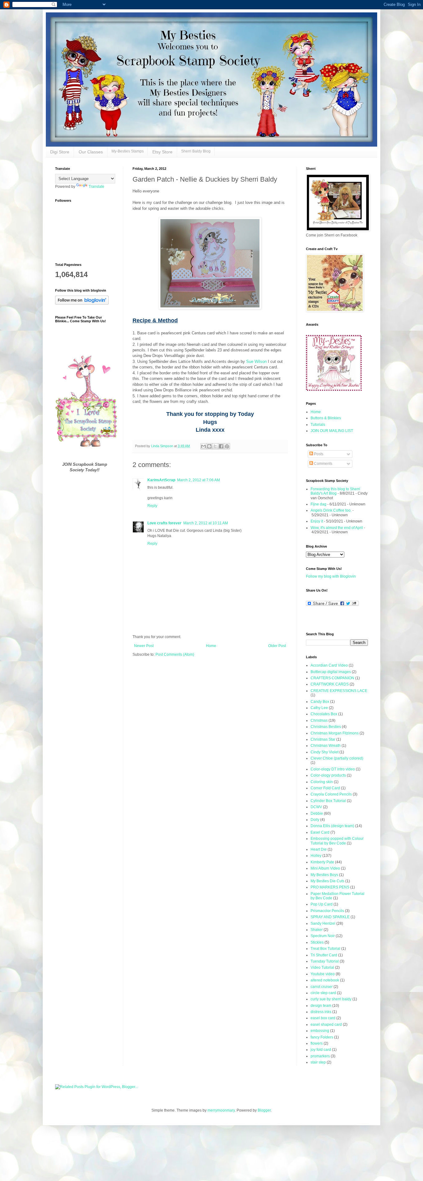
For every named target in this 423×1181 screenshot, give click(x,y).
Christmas (319, 720)
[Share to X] (215, 446)
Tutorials (318, 424)
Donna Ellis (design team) (332, 826)
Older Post (277, 646)
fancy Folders (322, 1037)
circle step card (323, 993)
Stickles (317, 942)
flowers (317, 1043)
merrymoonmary (221, 1110)
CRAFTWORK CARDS (330, 684)
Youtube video (323, 974)
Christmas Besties (326, 727)
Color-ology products (328, 775)
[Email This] (203, 446)
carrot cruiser (322, 987)
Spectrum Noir (323, 936)
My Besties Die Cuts (327, 881)
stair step (318, 1062)
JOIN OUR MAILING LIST (332, 431)
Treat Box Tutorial (325, 948)
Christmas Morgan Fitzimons (335, 733)
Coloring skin (322, 782)
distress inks (321, 1012)
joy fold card (321, 1049)
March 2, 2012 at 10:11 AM (205, 523)
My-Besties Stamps (127, 151)
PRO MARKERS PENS (330, 887)
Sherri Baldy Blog (196, 151)
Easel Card (320, 832)
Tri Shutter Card (324, 955)
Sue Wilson (256, 361)
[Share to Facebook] (221, 446)
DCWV (316, 807)
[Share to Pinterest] (227, 446)
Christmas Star (323, 739)
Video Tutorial (322, 967)
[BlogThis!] (209, 446)
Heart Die (319, 849)
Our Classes (91, 151)
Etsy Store (162, 151)
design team (321, 1005)
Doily (315, 819)
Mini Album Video (325, 868)
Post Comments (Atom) (174, 654)
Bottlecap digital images (331, 672)
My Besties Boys (324, 875)
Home (211, 646)
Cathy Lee (319, 708)
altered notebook (325, 980)
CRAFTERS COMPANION (332, 678)
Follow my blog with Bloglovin (331, 576)
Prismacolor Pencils (327, 911)
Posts (318, 454)
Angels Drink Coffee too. (331, 510)
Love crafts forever (164, 523)
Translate (96, 186)
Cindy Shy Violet (324, 752)
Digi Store (59, 151)
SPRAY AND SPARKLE (330, 917)
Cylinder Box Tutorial (328, 801)
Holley (316, 855)
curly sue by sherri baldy (331, 999)
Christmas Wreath (326, 745)
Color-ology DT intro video (333, 769)
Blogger (264, 1110)
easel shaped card (326, 1024)
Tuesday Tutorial (325, 961)
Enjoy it (317, 521)
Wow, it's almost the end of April (337, 528)
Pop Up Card (322, 904)
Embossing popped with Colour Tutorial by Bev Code (337, 840)
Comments (322, 463)
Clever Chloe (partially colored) (337, 758)
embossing (320, 1031)
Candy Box (320, 701)
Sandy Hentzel (323, 923)
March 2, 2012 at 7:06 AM (198, 480)
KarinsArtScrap (161, 480)
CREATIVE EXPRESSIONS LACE (339, 691)
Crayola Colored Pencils (331, 794)
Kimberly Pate (322, 862)
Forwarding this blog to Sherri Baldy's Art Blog (335, 491)
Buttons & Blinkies (326, 418)
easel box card (323, 1018)
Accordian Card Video (329, 665)
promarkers (320, 1056)
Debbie (317, 813)
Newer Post (144, 646)
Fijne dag (318, 504)
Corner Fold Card (325, 788)
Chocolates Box (324, 714)
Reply (152, 506)
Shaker (317, 930)
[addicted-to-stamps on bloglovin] (82, 303)
